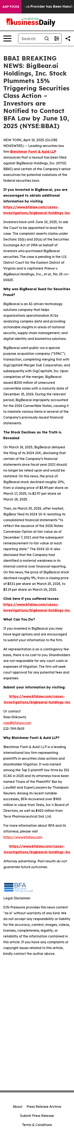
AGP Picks (10, 6)
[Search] (47, 38)
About (17, 1106)
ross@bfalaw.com (17, 723)
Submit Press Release (37, 1116)
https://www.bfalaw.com (22, 837)
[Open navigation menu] (7, 38)
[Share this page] (68, 38)
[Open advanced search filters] (56, 38)
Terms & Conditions (37, 1125)
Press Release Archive (44, 1106)
